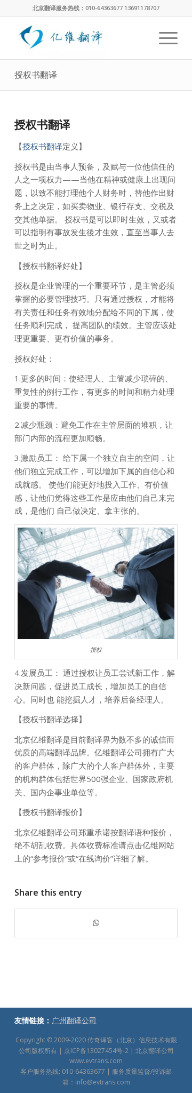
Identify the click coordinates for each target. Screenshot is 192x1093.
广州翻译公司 (74, 1020)
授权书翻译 (35, 75)
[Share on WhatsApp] (96, 923)
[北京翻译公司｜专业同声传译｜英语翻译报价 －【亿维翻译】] (79, 38)
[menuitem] (163, 38)
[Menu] (163, 38)
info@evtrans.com (102, 1082)
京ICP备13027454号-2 (96, 1050)
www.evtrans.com (96, 1060)
